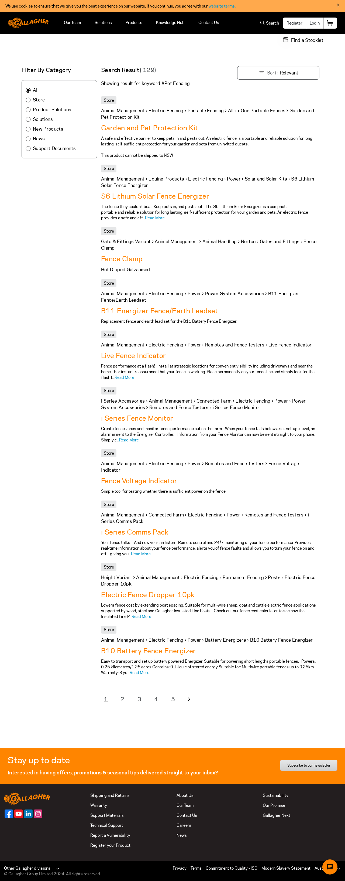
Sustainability (275, 795)
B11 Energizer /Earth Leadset (159, 311)
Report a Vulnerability (110, 835)
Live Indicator (290, 345)
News (182, 835)
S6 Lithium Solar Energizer (155, 196)
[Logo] (28, 23)
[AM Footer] (9, 814)
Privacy (180, 868)
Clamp (122, 259)
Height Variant (116, 577)
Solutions (103, 22)
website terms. (222, 6)
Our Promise (274, 805)
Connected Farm (214, 401)
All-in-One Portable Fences (256, 110)
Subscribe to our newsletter (308, 765)
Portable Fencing (206, 110)
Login (315, 23)
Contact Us (208, 22)
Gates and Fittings (280, 241)
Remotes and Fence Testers (234, 345)
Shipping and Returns (110, 795)
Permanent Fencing (243, 577)
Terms (196, 868)
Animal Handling (219, 241)
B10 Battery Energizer (281, 640)
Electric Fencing (166, 110)
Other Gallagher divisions (27, 868)
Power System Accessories (234, 293)
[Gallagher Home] (27, 798)
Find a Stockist (307, 40)
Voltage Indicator (139, 481)
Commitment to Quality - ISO (231, 868)
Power (234, 179)
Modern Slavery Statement (285, 868)
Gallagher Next (276, 815)
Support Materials (107, 815)
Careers (184, 825)
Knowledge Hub (170, 22)
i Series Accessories (123, 401)
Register (294, 23)
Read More (155, 218)
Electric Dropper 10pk (148, 595)
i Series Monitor (237, 407)
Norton (248, 241)
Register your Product (110, 845)
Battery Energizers (225, 640)
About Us (185, 795)
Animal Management (122, 110)
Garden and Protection (149, 128)
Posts (274, 577)
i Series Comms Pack (134, 532)
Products (134, 22)
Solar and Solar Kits (266, 179)
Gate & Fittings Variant (126, 241)
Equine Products (166, 179)
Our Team (72, 22)
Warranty (98, 805)
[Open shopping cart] (330, 23)
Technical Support (106, 825)
